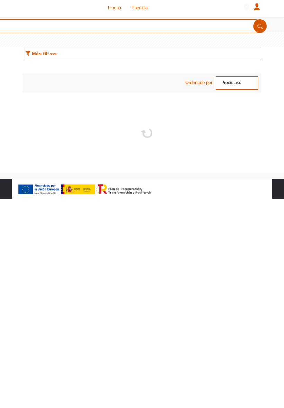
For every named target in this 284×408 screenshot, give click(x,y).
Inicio (114, 7)
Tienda (139, 7)
